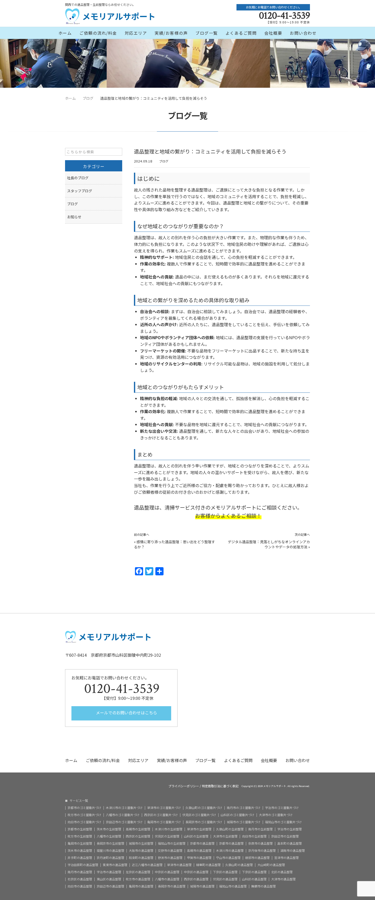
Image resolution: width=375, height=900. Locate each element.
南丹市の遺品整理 (80, 871)
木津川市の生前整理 (168, 829)
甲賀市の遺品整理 (199, 857)
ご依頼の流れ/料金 (98, 33)
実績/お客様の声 (171, 33)
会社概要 (273, 33)
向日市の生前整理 (254, 836)
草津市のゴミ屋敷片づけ (164, 807)
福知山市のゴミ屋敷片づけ (283, 821)
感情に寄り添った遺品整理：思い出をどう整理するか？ (174, 544)
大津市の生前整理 (225, 836)
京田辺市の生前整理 (285, 836)
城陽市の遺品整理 (202, 886)
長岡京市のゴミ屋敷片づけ (203, 821)
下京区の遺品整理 (225, 871)
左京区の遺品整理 (138, 871)
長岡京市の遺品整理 (171, 886)
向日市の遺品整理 (80, 886)
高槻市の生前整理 (138, 829)
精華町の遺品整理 (208, 864)
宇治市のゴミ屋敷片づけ (282, 807)
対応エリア (136, 33)
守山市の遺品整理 (228, 857)
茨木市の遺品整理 (80, 850)
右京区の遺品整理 (80, 879)
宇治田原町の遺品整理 (83, 864)
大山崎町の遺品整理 (271, 864)
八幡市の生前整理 (109, 836)
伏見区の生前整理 (167, 836)
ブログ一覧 (206, 33)
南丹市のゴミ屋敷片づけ (243, 807)
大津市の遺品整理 (283, 879)
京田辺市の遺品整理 (110, 886)
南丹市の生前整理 (260, 829)
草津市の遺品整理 (179, 864)
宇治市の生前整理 (289, 829)
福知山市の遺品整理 (233, 886)
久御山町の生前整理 (230, 829)
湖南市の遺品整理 (292, 850)
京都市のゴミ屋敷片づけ (84, 807)
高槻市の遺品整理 (199, 850)
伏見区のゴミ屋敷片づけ (199, 814)
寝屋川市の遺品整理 (110, 850)
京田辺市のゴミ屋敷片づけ (124, 821)
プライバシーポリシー (183, 786)
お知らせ (74, 216)
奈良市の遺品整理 (260, 843)
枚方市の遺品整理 (138, 879)
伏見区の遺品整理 (225, 879)
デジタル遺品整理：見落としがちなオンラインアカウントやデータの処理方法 (269, 544)
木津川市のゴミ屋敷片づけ (124, 807)
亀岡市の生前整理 (80, 843)
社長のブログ (78, 177)
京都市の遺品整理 (202, 843)
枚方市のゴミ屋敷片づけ (84, 814)
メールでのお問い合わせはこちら (126, 712)
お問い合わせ (303, 33)
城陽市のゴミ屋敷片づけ (243, 821)
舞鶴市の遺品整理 (263, 886)
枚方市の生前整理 (80, 836)
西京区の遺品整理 (196, 879)
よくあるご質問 (241, 33)
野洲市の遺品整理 (170, 857)
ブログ (163, 161)
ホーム (65, 33)
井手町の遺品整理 (80, 857)
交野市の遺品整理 (170, 850)
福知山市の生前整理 (171, 843)
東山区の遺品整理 (109, 879)
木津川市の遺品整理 (230, 850)
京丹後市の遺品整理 (262, 850)
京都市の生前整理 (80, 829)
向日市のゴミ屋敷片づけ (84, 821)
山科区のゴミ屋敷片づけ (237, 814)
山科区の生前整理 (196, 836)
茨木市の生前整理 (109, 829)
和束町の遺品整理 (141, 857)
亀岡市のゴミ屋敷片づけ (164, 821)
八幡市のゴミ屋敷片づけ (123, 814)
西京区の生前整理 (138, 836)
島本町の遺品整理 (289, 843)
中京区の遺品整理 (167, 871)
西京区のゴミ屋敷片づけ (161, 814)
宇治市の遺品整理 (109, 871)
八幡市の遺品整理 (167, 879)
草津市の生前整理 (199, 829)
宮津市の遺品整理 (286, 857)
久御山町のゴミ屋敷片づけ (203, 807)
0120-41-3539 (284, 15)
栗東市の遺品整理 (115, 864)
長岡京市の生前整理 (110, 843)
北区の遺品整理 (282, 871)
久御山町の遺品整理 (239, 864)
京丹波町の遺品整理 (110, 857)
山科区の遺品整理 (254, 879)
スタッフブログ (79, 190)
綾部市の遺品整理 (257, 857)
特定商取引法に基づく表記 (220, 786)
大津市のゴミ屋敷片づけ (276, 814)
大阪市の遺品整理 (141, 850)
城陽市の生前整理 (141, 843)
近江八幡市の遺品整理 (147, 864)
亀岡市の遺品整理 (141, 886)
